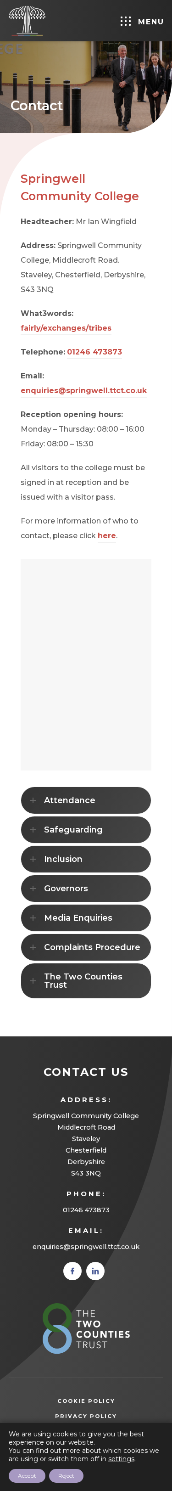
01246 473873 (94, 352)
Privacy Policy (99, 1417)
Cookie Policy (86, 1401)
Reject (66, 1475)
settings (121, 1459)
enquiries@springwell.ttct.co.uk (84, 390)
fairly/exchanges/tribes (66, 328)
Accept (27, 1475)
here (107, 535)
